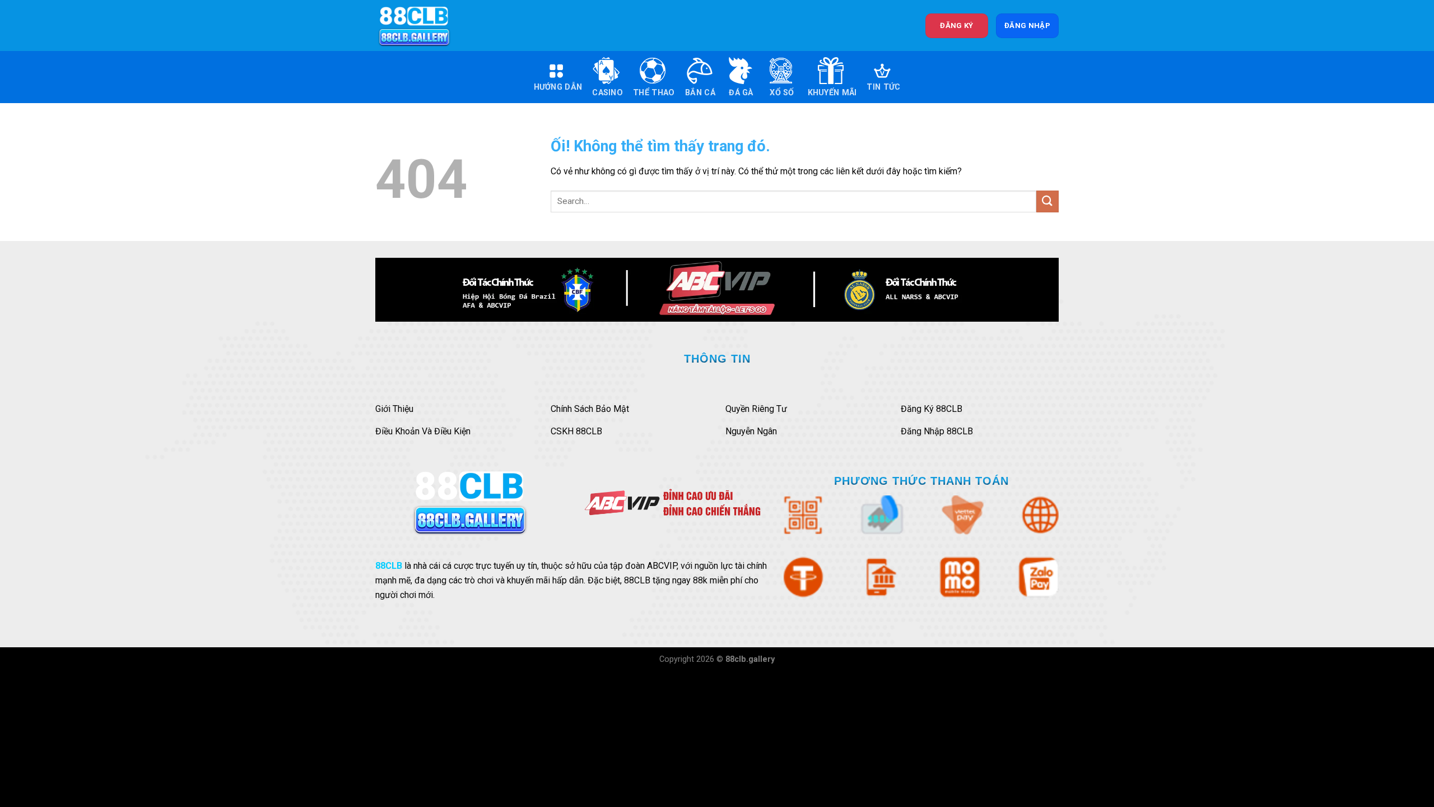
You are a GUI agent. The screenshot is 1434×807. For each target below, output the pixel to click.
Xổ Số (782, 93)
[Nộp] (1047, 201)
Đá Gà (741, 93)
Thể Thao (653, 93)
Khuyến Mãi (832, 93)
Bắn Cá (700, 93)
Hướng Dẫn (558, 87)
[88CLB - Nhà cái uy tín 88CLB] (421, 25)
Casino (607, 93)
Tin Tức (883, 87)
